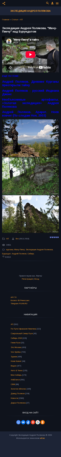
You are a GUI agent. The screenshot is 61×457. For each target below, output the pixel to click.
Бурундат (6, 254)
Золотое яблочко (18, 389)
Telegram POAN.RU (19, 303)
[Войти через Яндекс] (33, 422)
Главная (5, 20)
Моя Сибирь (16, 375)
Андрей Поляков (19, 254)
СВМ (13, 384)
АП (21, 20)
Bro (17, 239)
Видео (13, 366)
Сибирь (31, 254)
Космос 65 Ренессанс (20, 300)
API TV (14, 297)
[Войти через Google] (38, 422)
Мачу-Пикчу (19, 249)
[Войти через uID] (18, 422)
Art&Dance (15, 380)
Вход (36, 279)
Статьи (15, 20)
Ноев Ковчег (16, 361)
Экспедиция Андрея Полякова (30, 11)
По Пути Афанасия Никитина (23, 329)
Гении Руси (15, 343)
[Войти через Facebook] (28, 422)
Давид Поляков (18, 393)
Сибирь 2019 (16, 338)
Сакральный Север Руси (22, 333)
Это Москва (16, 347)
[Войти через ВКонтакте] (23, 422)
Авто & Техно (17, 370)
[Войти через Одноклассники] (42, 422)
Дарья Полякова (18, 403)
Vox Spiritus (16, 352)
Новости (14, 398)
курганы (9, 249)
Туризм (14, 357)
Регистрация (27, 279)
